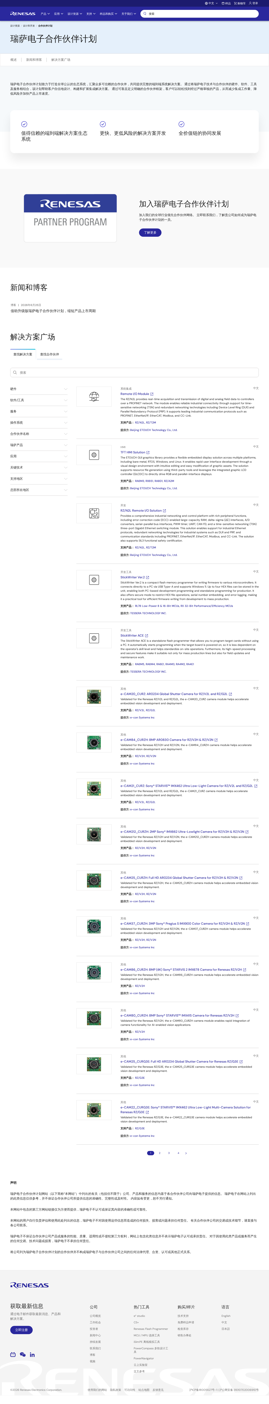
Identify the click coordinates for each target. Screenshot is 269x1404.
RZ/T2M (151, 422)
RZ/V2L (140, 710)
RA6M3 (139, 481)
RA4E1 (190, 664)
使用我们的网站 (97, 1390)
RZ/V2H (140, 756)
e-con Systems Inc (142, 717)
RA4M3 (169, 664)
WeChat (23, 1354)
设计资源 (15, 25)
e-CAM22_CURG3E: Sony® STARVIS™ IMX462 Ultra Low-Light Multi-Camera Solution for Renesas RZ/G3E (186, 1109)
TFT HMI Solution (133, 452)
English (226, 1316)
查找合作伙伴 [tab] (49, 354)
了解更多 (150, 232)
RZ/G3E (140, 1078)
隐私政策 (115, 1390)
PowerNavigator (144, 1358)
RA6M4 (150, 664)
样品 (228, 3)
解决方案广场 (60, 60)
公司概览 (95, 1316)
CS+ (136, 1322)
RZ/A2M (169, 481)
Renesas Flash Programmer (151, 1329)
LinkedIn (32, 1354)
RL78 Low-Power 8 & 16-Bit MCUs (157, 606)
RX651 (149, 481)
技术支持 (183, 1316)
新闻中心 (95, 1335)
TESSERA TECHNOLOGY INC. (148, 613)
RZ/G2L (151, 710)
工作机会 (95, 1322)
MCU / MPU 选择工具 (147, 1335)
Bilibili (13, 1354)
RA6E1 (160, 664)
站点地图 (143, 1390)
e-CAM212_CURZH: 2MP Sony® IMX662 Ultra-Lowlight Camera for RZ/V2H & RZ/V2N (182, 832)
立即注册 (21, 1330)
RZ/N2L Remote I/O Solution (141, 510)
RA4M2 (180, 664)
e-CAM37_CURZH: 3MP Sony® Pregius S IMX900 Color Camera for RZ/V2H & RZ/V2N (183, 924)
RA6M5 (139, 664)
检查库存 (183, 1329)
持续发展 (95, 1342)
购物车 (241, 3)
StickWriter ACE (132, 635)
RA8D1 (159, 481)
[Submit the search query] (15, 372)
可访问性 (129, 1390)
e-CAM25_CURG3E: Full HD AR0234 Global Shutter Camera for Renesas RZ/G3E (179, 1061)
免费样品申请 (186, 1322)
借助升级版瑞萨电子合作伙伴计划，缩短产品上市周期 (53, 311)
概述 (13, 60)
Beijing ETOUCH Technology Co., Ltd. (153, 430)
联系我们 (95, 1348)
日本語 (226, 1329)
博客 (92, 1355)
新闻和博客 (34, 60)
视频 (92, 1361)
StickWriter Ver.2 (133, 577)
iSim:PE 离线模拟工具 (147, 1342)
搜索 (199, 14)
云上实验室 (140, 1365)
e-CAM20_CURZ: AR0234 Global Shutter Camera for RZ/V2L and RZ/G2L (174, 694)
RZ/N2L (140, 422)
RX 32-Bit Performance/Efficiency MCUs (207, 606)
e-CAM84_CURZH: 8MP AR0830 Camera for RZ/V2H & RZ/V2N (167, 740)
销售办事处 (184, 1335)
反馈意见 (158, 1390)
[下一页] (186, 1153)
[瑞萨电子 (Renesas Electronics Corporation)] (22, 14)
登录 (255, 3)
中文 (224, 1322)
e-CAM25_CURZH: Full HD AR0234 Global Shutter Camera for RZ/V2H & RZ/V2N (179, 878)
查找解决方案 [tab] (22, 354)
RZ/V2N (151, 756)
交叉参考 (139, 1371)
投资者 (94, 1329)
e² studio (139, 1316)
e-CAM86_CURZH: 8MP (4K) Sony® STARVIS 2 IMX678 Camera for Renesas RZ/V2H (181, 970)
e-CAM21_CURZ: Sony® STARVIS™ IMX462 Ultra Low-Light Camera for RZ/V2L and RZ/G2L (187, 786)
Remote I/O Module (135, 394)
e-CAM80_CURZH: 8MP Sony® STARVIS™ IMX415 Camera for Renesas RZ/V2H (177, 1015)
